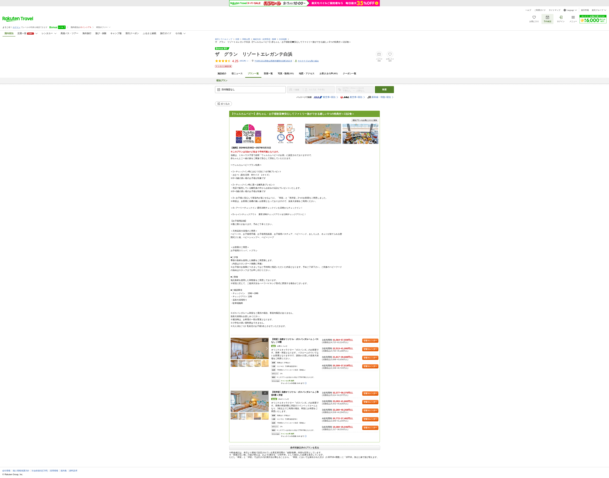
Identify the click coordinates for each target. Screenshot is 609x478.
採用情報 (54, 470)
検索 (384, 89)
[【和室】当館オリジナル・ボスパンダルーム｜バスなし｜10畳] (250, 348)
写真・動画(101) (286, 73)
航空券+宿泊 (329, 97)
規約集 (64, 470)
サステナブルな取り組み (308, 61)
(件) (243, 61)
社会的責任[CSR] (40, 470)
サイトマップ (554, 10)
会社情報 (6, 470)
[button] (267, 348)
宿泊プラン (221, 80)
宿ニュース (237, 73)
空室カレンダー (370, 341)
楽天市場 (585, 10)
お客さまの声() (329, 73)
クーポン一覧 (349, 73)
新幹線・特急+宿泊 (381, 97)
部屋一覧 (268, 73)
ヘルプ (528, 10)
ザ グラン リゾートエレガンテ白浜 (253, 54)
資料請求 (73, 470)
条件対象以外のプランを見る (304, 447)
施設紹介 (222, 73)
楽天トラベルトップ (223, 39)
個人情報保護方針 (21, 470)
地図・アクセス (306, 73)
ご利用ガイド (540, 10)
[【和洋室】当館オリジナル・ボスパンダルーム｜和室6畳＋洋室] (250, 401)
